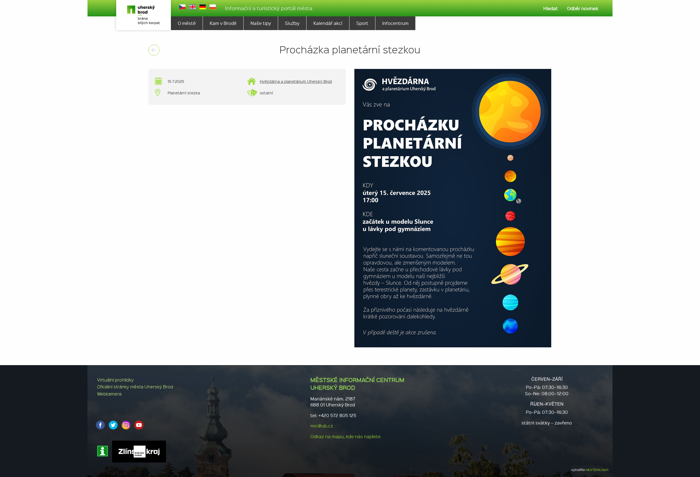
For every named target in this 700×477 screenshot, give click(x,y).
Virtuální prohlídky (115, 380)
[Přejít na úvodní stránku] (143, 15)
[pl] (212, 7)
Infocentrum (395, 23)
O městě (187, 23)
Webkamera (109, 394)
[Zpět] (153, 50)
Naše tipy (260, 23)
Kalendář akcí (327, 23)
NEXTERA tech (597, 470)
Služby (292, 23)
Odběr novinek (582, 8)
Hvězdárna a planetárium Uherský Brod (296, 81)
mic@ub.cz (321, 426)
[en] (192, 7)
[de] (202, 7)
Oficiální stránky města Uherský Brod (135, 386)
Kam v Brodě (223, 23)
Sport (362, 23)
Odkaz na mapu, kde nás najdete (345, 436)
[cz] (182, 7)
